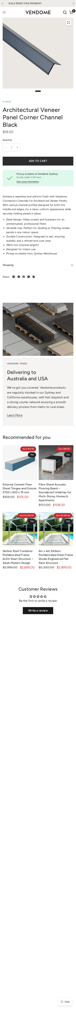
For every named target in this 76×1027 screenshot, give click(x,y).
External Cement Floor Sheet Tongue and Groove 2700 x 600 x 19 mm (19, 488)
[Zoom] (68, 22)
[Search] (65, 12)
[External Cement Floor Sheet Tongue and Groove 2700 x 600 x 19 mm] (20, 462)
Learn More (14, 415)
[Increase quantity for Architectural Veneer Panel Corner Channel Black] (17, 147)
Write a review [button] (38, 610)
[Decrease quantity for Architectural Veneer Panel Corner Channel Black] (5, 147)
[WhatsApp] (29, 277)
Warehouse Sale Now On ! (38, 3)
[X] (19, 277)
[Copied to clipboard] (33, 277)
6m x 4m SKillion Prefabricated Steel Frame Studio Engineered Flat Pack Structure (56, 557)
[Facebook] (14, 277)
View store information (27, 182)
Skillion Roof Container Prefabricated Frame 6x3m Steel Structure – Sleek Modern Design (18, 557)
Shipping (8, 265)
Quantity (7, 140)
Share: (6, 277)
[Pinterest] (24, 277)
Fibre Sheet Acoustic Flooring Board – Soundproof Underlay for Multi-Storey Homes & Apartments (55, 492)
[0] (70, 12)
